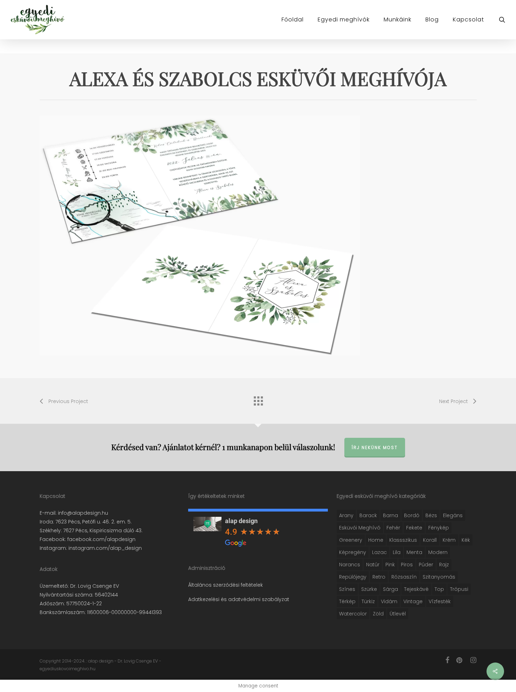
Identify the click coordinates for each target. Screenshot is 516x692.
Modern (438, 552)
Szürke (369, 589)
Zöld (378, 613)
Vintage (413, 601)
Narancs (349, 564)
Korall (430, 539)
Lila (397, 552)
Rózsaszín (404, 576)
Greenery (350, 539)
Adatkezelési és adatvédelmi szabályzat (238, 599)
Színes (347, 589)
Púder (426, 564)
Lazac (379, 552)
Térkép (347, 601)
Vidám (389, 601)
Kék (466, 539)
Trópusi (459, 589)
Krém (449, 539)
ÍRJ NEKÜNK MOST (375, 447)
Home (375, 539)
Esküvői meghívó (360, 527)
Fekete (414, 527)
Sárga (390, 589)
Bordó (411, 515)
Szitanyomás (439, 576)
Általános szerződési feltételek (225, 584)
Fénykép (438, 527)
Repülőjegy (352, 576)
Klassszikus (403, 539)
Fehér (393, 527)
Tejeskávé (416, 589)
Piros (407, 564)
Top (439, 589)
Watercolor (353, 613)
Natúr (372, 564)
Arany (346, 515)
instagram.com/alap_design (104, 548)
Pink (390, 564)
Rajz (444, 564)
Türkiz (368, 601)
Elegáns (453, 515)
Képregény (352, 552)
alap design (241, 521)
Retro (378, 576)
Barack (368, 515)
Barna (390, 515)
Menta (414, 552)
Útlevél (398, 613)
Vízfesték (440, 601)
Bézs (431, 515)
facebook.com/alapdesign (100, 539)
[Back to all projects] (258, 399)
